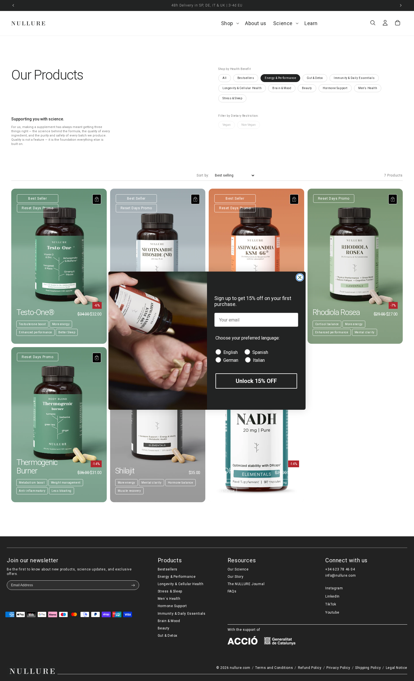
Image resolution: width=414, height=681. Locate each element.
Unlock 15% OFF (256, 381)
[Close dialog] (299, 277)
